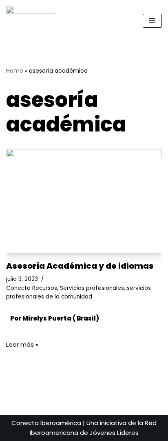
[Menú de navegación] (152, 21)
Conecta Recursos (31, 288)
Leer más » (22, 344)
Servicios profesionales (92, 288)
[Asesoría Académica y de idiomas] (84, 201)
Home (14, 71)
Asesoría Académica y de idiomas (80, 266)
